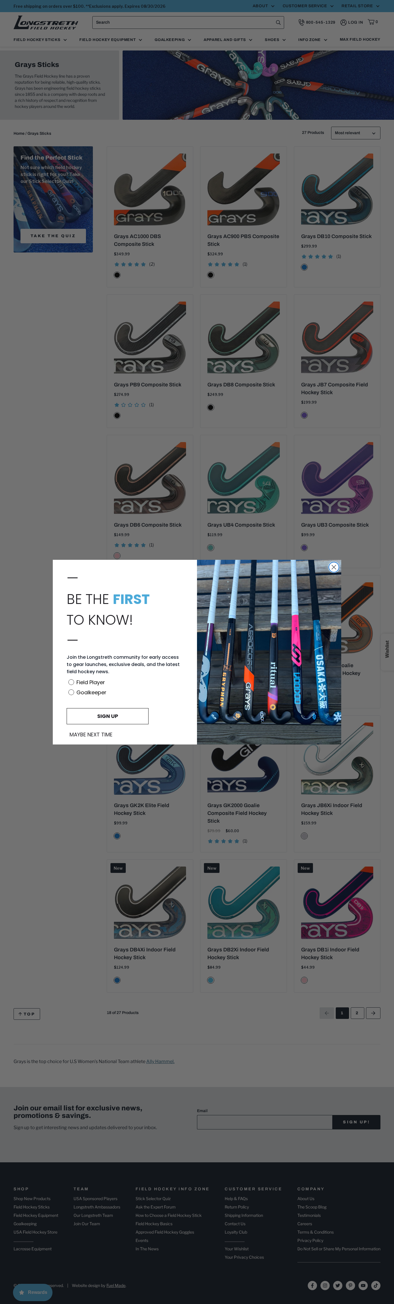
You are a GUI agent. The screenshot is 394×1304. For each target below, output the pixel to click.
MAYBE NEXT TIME (91, 734)
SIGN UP (107, 716)
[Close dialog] (334, 567)
